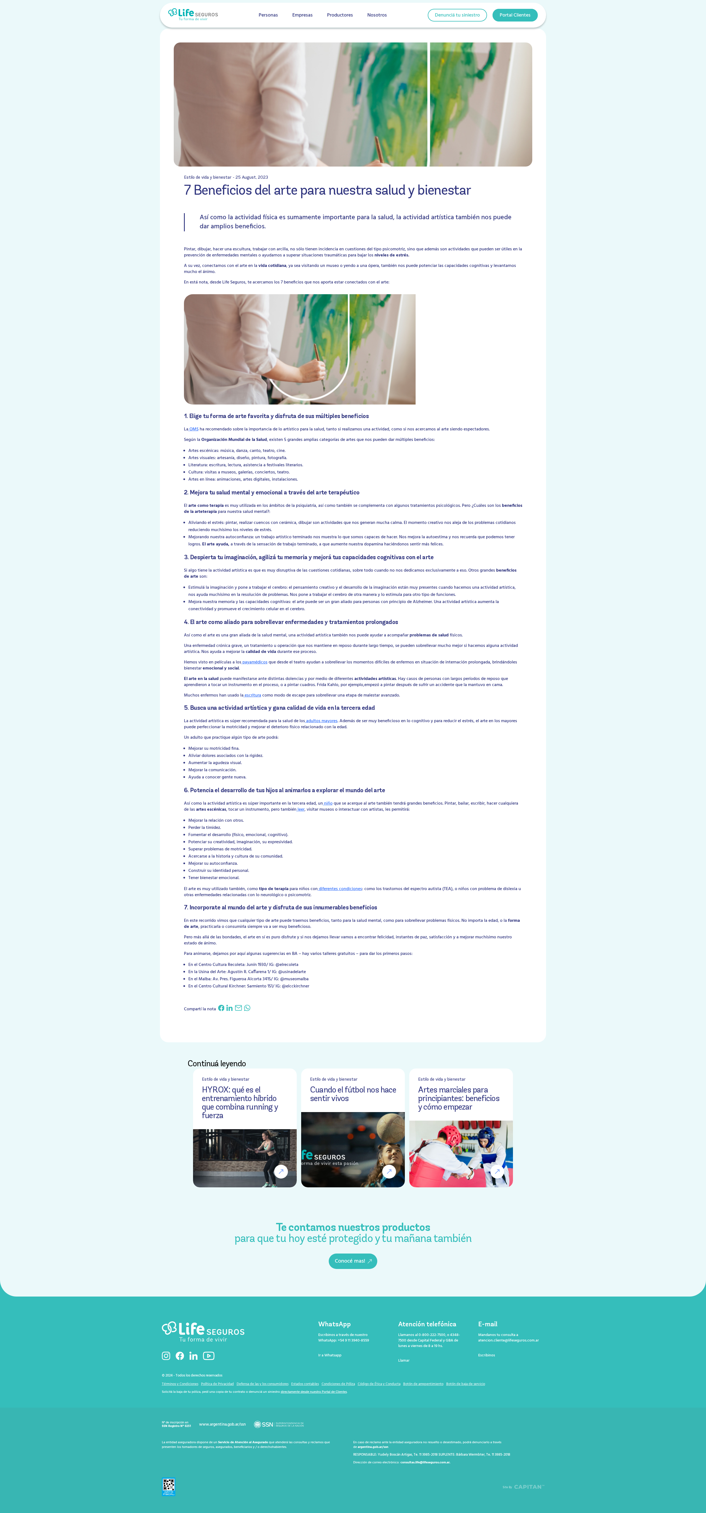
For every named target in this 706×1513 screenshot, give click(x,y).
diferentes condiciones (340, 889)
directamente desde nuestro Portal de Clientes (314, 1392)
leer (300, 809)
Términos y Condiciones (180, 1384)
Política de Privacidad (217, 1384)
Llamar (404, 1360)
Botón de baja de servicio (465, 1384)
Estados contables (305, 1384)
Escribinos (486, 1355)
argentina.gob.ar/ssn (373, 1447)
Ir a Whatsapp (329, 1355)
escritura (252, 695)
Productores (340, 15)
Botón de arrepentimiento (423, 1384)
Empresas (302, 15)
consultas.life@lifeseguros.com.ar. (425, 1462)
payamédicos (254, 662)
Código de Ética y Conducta (379, 1384)
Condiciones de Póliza (338, 1384)
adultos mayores (321, 721)
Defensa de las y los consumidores (262, 1384)
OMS (193, 429)
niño (328, 803)
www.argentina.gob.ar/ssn (222, 1424)
